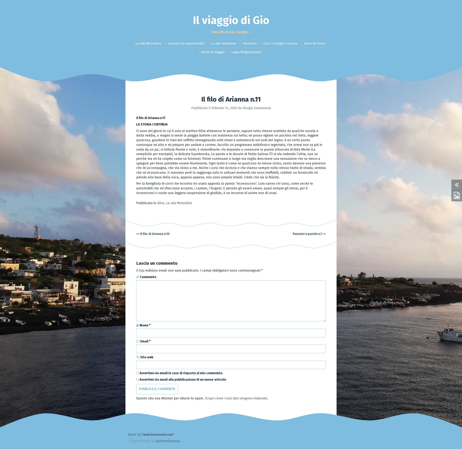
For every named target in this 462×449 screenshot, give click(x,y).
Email (145, 341)
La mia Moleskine (148, 43)
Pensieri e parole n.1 (307, 234)
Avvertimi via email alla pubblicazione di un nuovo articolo (183, 380)
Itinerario (250, 43)
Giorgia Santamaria (257, 108)
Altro (160, 203)
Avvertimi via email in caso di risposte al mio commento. (181, 373)
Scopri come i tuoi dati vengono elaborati (236, 398)
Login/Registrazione (246, 52)
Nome (145, 325)
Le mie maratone (223, 43)
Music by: (135, 435)
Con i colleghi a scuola (280, 43)
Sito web (146, 357)
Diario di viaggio (213, 52)
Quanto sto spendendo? (186, 43)
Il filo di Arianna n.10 (155, 234)
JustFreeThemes (168, 441)
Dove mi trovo (314, 43)
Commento (148, 277)
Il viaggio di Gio (231, 20)
